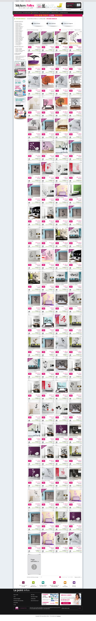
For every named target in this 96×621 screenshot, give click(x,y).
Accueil (17, 1)
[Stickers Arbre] (30, 35)
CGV (15, 596)
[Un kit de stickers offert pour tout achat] (46, 7)
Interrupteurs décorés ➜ (20, 59)
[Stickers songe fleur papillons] (71, 536)
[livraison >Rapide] (50, 603)
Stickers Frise (18, 41)
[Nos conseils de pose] (20, 119)
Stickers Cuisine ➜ (19, 27)
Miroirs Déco (18, 58)
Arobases (59, 616)
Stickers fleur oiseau (46, 306)
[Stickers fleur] (34, 152)
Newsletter (16, 602)
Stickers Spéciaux (18, 46)
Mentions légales (17, 598)
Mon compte (28, 1)
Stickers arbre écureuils (32, 88)
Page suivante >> (78, 29)
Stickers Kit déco (19, 28)
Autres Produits (64, 12)
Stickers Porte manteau (20, 50)
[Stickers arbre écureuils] (34, 87)
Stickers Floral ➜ (19, 23)
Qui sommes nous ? (35, 600)
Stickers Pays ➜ (19, 32)
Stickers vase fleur (59, 154)
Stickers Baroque (19, 40)
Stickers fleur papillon (60, 197)
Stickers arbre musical (32, 110)
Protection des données (18, 600)
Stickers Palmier (19, 34)
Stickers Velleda (19, 49)
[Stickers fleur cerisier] (48, 479)
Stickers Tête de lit (19, 38)
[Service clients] (70, 605)
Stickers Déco (35, 12)
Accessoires (18, 44)
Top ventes (54, 9)
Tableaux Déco (55, 12)
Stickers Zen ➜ (18, 25)
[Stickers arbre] (58, 56)
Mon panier (70, 3)
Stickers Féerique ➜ (19, 26)
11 (72, 29)
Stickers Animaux (19, 24)
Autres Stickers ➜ (19, 43)
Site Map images (34, 596)
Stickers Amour (19, 35)
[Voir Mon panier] (77, 7)
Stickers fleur (30, 154)
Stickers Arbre (31, 45)
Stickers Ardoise (19, 48)
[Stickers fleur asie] (44, 165)
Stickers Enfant (27, 12)
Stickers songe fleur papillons (75, 546)
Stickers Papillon (19, 36)
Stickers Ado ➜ (18, 29)
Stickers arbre (58, 67)
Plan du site (16, 594)
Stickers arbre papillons (74, 132)
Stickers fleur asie (45, 175)
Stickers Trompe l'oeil (20, 37)
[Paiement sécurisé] (20, 90)
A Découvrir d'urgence (17, 54)
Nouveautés (60, 9)
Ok (79, 608)
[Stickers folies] (24, 8)
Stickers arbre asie (73, 110)
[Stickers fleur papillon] (58, 187)
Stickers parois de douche (21, 56)
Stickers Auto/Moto (45, 12)
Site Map (32, 594)
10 (71, 29)
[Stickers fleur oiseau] (44, 296)
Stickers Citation (19, 31)
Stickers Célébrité (19, 39)
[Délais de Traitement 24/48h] (20, 81)
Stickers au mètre (19, 51)
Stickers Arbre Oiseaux (73, 45)
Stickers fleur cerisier (46, 480)
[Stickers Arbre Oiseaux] (71, 35)
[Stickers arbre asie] (75, 109)
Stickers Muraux (18, 12)
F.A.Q (15, 604)
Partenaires (33, 598)
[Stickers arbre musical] (30, 100)
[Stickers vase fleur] (62, 152)
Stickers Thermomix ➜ (20, 57)
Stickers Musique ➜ (19, 30)
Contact (22, 1)
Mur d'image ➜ (19, 42)
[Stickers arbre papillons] (71, 122)
